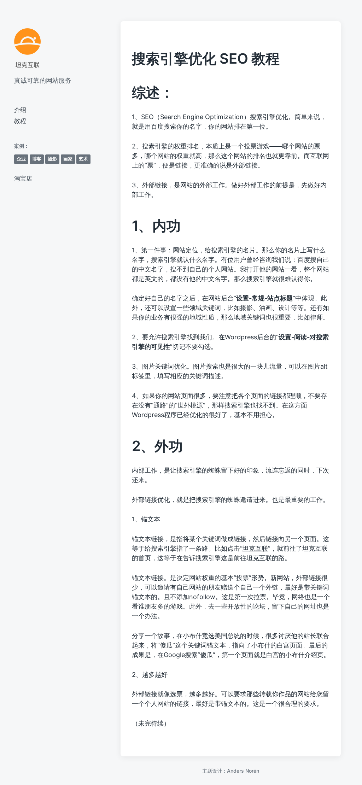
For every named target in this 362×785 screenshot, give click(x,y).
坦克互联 (255, 548)
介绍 (20, 109)
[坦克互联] (27, 48)
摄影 (52, 159)
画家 (67, 159)
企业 (21, 159)
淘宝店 (23, 178)
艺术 (83, 159)
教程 (20, 120)
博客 (36, 159)
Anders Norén (243, 771)
